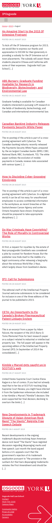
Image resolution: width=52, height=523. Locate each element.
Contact (5, 499)
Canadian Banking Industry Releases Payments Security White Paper (25, 125)
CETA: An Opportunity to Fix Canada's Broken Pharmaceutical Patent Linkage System (23, 315)
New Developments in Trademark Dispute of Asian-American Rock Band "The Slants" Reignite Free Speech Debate (23, 419)
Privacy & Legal (8, 512)
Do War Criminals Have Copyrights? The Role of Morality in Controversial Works (25, 233)
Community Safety (9, 509)
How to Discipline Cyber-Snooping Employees (24, 178)
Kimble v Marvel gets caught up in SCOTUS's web (24, 366)
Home (4, 26)
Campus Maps (8, 504)
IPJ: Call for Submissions (18, 279)
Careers (5, 517)
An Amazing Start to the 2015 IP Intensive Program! (23, 32)
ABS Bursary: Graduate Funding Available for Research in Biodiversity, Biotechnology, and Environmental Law (22, 86)
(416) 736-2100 (8, 502)
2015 (11, 26)
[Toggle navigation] (6, 20)
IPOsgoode (9, 14)
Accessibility (7, 514)
